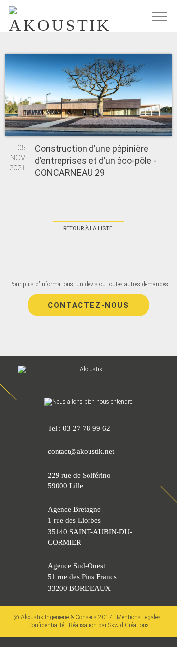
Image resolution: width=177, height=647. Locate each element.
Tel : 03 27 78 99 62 (79, 428)
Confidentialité (46, 625)
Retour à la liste (87, 228)
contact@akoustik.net (81, 451)
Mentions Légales (139, 617)
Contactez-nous (88, 305)
